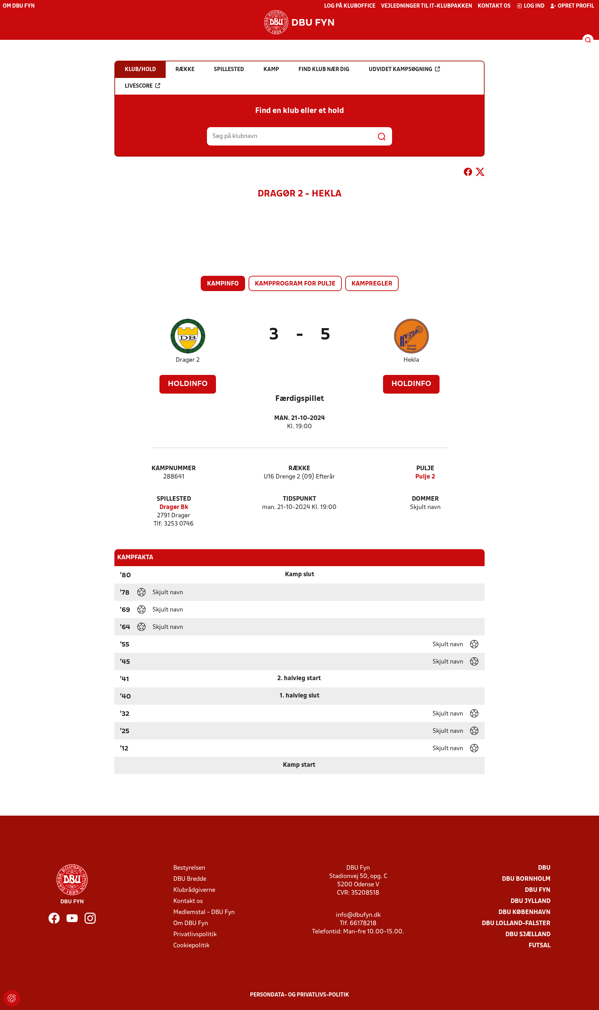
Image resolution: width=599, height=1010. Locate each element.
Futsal (539, 946)
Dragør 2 (188, 360)
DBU (544, 868)
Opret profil (576, 6)
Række (299, 469)
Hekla (411, 360)
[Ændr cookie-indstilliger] (11, 998)
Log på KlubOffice (349, 6)
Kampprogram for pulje (295, 284)
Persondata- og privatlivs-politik (299, 995)
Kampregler (371, 284)
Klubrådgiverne (194, 890)
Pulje (425, 469)
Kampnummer (173, 469)
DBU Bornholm (526, 879)
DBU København (524, 912)
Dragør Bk (173, 507)
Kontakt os (494, 6)
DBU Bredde (189, 879)
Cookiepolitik (191, 946)
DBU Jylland (530, 901)
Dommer (425, 499)
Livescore (139, 86)
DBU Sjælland (527, 935)
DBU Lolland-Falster (516, 923)
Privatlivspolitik (195, 935)
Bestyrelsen (189, 868)
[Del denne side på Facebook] (468, 173)
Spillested (174, 499)
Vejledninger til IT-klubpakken (426, 6)
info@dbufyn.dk (358, 915)
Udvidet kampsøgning (400, 69)
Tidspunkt (299, 499)
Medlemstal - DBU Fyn (204, 912)
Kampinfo (223, 284)
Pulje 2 (425, 477)
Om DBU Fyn (19, 6)
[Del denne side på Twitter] (480, 173)
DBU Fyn (537, 890)
